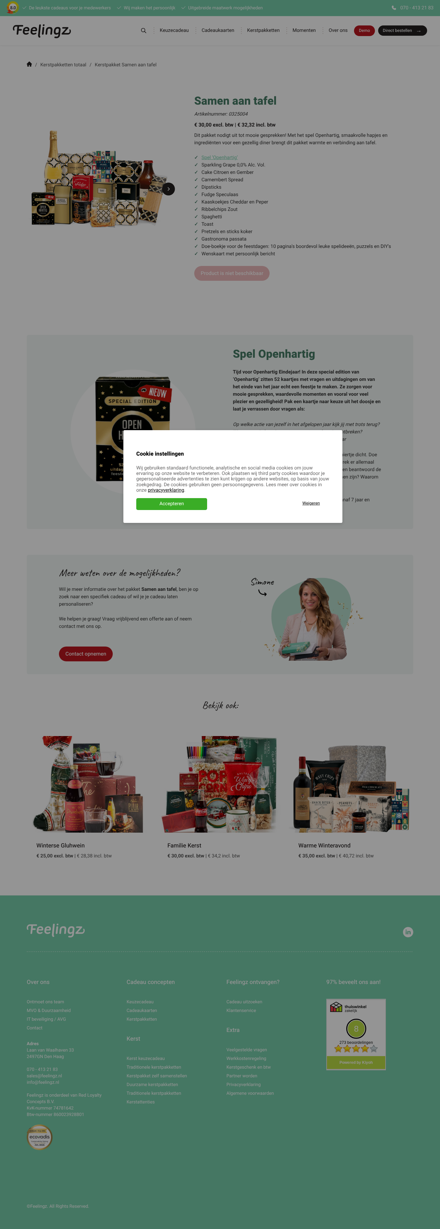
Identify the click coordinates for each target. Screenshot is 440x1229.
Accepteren (171, 503)
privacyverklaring (166, 490)
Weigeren (311, 503)
